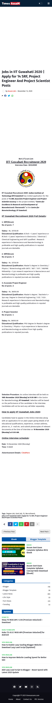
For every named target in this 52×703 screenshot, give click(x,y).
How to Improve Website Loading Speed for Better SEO (24, 658)
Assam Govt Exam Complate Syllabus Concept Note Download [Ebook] (37, 569)
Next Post (44, 532)
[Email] (32, 524)
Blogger (26, 587)
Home (10, 699)
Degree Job (10, 513)
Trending (26, 604)
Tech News (26, 601)
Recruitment (30, 513)
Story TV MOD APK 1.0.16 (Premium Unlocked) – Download (22, 621)
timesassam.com (32, 695)
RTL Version (39, 699)
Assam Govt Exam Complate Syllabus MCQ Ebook (37, 550)
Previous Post (9, 532)
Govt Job (19, 513)
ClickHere (26, 453)
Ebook (14, 539)
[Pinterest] (26, 524)
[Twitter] (9, 96)
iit (24, 513)
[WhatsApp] (12, 96)
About (18, 699)
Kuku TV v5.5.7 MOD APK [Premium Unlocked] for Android (23, 633)
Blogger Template (38, 539)
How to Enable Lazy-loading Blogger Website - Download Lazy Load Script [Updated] (22, 646)
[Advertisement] (26, 36)
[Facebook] (5, 96)
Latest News (26, 594)
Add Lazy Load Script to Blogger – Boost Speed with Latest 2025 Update (25, 671)
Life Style (26, 597)
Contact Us (27, 699)
